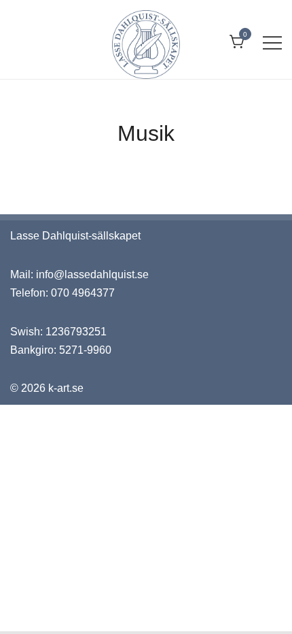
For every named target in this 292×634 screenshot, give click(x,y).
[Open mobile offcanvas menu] (272, 42)
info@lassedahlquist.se (92, 274)
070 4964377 (83, 293)
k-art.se (66, 388)
